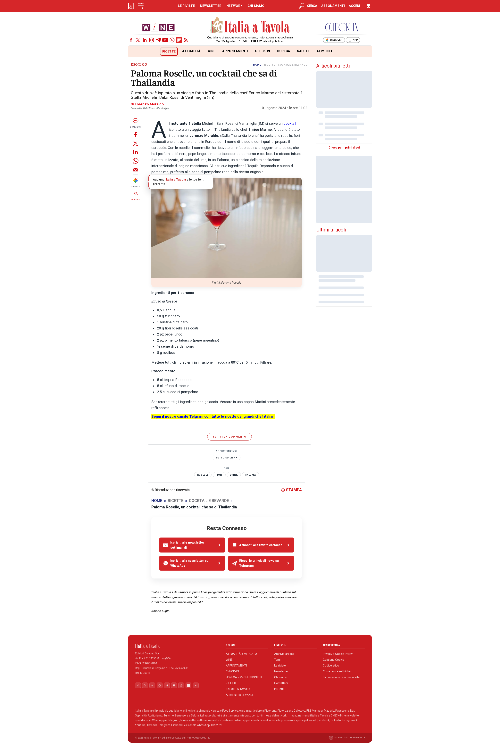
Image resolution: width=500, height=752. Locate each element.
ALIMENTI (324, 51)
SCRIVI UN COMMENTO (229, 436)
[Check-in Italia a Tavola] (341, 27)
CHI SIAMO (256, 6)
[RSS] (186, 40)
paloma (250, 474)
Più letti (279, 689)
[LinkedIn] (145, 40)
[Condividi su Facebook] (135, 134)
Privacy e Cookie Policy (338, 654)
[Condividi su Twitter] (135, 143)
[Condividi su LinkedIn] (135, 152)
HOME (257, 64)
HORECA (283, 51)
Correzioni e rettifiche (337, 671)
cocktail (290, 123)
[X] (138, 40)
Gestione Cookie (333, 659)
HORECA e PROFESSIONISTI (244, 677)
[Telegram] (158, 40)
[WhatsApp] (172, 40)
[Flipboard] (179, 40)
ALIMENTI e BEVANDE (240, 695)
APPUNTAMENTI (235, 51)
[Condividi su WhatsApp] (135, 160)
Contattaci (281, 683)
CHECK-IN (262, 51)
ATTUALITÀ (191, 51)
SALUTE (303, 51)
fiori (219, 474)
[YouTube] (165, 40)
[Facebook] (131, 40)
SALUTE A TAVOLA (238, 689)
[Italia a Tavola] (250, 25)
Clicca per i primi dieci (344, 147)
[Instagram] (151, 40)
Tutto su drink (227, 457)
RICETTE (169, 51)
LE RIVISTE (186, 6)
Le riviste (280, 665)
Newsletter (281, 671)
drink (234, 474)
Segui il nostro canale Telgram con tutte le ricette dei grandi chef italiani (213, 416)
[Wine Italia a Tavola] (158, 27)
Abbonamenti (333, 6)
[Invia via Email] (135, 169)
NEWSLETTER (210, 6)
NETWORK (234, 6)
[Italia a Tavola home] (177, 646)
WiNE (211, 51)
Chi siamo (280, 677)
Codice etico (331, 665)
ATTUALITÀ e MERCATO (241, 654)
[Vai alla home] (134, 51)
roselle (203, 474)
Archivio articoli (284, 654)
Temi (277, 659)
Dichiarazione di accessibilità (341, 677)
